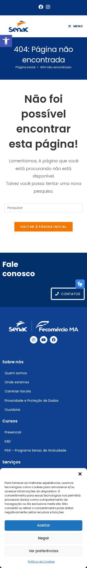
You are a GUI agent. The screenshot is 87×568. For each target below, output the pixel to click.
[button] (6, 41)
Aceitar (43, 525)
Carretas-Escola (18, 391)
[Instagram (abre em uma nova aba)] (47, 7)
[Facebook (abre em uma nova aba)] (41, 7)
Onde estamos (17, 382)
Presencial (13, 432)
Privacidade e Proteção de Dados (31, 400)
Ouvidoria (12, 409)
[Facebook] (53, 340)
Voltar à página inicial (43, 226)
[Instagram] (33, 340)
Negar (43, 538)
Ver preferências (43, 550)
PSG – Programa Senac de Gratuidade (35, 450)
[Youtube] (43, 340)
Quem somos (16, 373)
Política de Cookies (41, 562)
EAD (8, 441)
